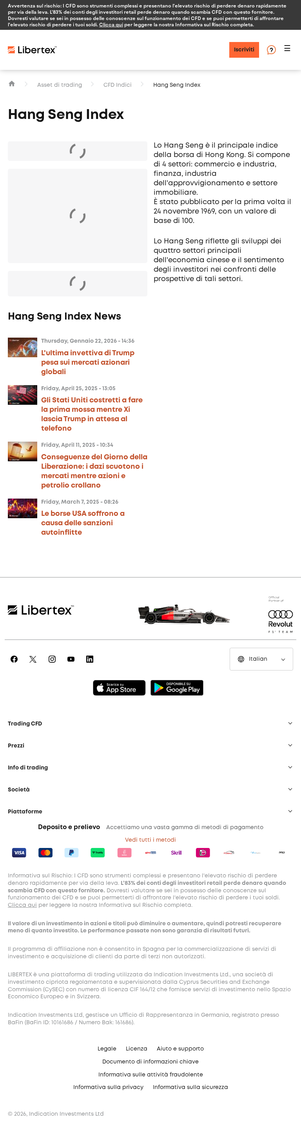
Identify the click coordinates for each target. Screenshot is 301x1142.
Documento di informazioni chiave (150, 1062)
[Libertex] (32, 50)
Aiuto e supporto (180, 1049)
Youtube (72, 664)
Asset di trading (59, 85)
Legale (107, 1049)
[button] (288, 50)
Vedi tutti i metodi (150, 840)
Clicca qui (111, 24)
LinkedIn (91, 664)
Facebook (15, 664)
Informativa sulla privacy (108, 1087)
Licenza (136, 1049)
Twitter (34, 664)
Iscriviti (244, 50)
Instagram (53, 664)
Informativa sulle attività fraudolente (150, 1075)
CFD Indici (117, 85)
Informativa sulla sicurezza (190, 1087)
